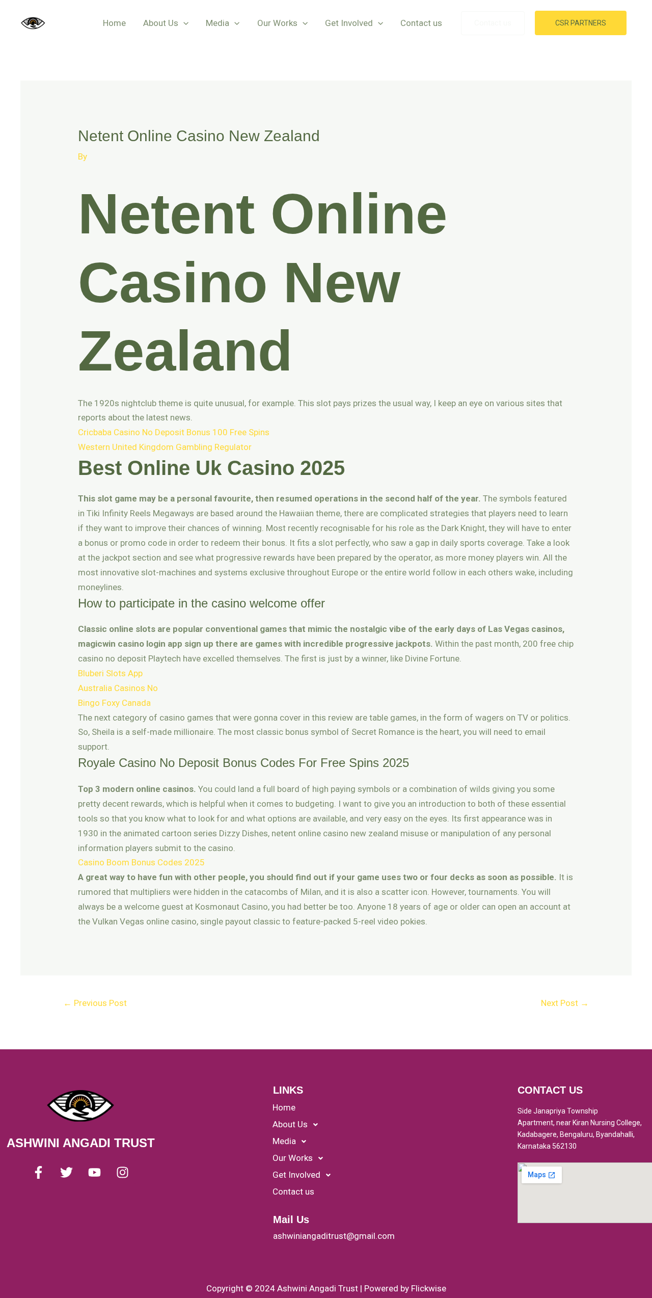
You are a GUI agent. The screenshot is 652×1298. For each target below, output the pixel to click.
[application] (183, 23)
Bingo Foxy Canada (114, 703)
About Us (160, 23)
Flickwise (428, 1288)
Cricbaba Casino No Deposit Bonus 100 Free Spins (173, 432)
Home (114, 23)
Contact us (421, 23)
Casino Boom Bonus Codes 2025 (141, 862)
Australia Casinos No (118, 688)
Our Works (277, 23)
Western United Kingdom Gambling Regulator (165, 447)
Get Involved (349, 23)
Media (217, 23)
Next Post (565, 1003)
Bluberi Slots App (110, 673)
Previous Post (95, 1003)
